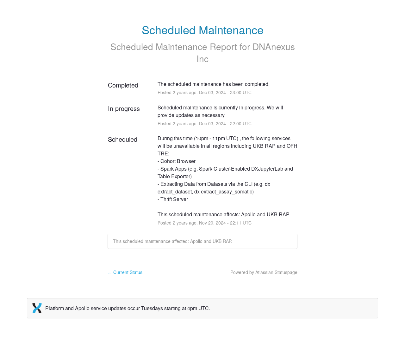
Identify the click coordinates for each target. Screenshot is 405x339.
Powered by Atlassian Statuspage (263, 272)
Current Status (125, 272)
